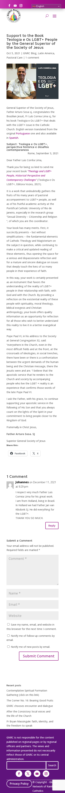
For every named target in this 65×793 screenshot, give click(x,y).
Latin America (46, 53)
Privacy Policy (19, 784)
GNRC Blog (29, 53)
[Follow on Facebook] (9, 5)
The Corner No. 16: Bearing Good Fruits (29, 700)
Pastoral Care (14, 57)
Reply (51, 525)
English (40, 6)
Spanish (13, 137)
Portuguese (23, 133)
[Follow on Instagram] (21, 5)
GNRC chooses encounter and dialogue (29, 706)
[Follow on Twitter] (28, 773)
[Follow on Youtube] (15, 5)
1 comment (32, 57)
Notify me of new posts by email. (30, 646)
